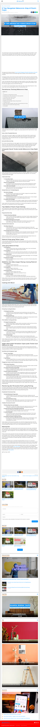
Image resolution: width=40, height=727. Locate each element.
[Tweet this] (33, 12)
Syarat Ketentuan (24, 725)
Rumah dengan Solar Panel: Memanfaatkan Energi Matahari (10, 475)
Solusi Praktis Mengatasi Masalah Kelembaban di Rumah (26, 72)
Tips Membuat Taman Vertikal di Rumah (7, 499)
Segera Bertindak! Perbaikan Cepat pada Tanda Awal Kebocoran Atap (15, 103)
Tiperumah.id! (11, 449)
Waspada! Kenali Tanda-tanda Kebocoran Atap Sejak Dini (13, 95)
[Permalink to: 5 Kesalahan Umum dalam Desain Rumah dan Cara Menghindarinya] (20, 484)
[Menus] (2, 1)
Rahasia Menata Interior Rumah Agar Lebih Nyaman (19, 545)
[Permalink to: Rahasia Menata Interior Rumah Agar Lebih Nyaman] (20, 540)
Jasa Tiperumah (17, 446)
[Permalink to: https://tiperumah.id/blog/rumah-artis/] (37, 690)
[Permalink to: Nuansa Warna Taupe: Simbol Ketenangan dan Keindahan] (20, 606)
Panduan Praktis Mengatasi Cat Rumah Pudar (30, 475)
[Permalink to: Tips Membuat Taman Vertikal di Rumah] (7, 494)
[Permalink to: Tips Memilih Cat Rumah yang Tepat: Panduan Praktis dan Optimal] (7, 484)
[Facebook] (18, 472)
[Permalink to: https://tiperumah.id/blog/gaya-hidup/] (37, 594)
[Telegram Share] (35, 12)
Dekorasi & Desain (10, 12)
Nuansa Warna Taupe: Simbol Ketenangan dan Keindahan (14, 613)
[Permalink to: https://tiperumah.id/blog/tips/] (37, 620)
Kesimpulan (6, 105)
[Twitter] (20, 472)
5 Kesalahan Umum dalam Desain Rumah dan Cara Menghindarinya (18, 489)
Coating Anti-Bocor (6, 102)
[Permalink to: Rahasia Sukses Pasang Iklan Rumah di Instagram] (20, 702)
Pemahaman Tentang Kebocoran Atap (10, 94)
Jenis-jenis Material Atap (7, 99)
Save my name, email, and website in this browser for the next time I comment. (16, 519)
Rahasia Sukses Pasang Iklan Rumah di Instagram (12, 714)
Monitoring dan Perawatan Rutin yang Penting (11, 104)
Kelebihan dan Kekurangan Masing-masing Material (12, 100)
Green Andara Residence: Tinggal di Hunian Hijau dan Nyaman (14, 716)
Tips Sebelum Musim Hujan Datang (9, 97)
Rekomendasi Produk (5, 12)
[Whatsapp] (37, 12)
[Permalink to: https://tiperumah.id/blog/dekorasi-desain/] (37, 555)
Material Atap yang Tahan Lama (8, 98)
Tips (13, 12)
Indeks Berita (18, 725)
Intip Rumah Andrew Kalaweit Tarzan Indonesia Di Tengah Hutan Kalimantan (17, 718)
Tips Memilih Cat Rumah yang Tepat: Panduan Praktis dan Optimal (7, 489)
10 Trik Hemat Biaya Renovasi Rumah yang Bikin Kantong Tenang (32, 489)
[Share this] (31, 12)
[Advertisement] (20, 44)
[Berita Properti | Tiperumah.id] (20, 1)
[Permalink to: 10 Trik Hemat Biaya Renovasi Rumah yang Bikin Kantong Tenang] (32, 484)
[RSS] (22, 472)
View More (20, 549)
